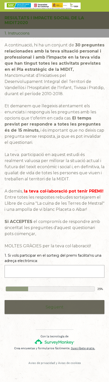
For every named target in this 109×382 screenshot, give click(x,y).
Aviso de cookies (69, 363)
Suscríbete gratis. (83, 348)
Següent (55, 307)
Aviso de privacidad (41, 363)
